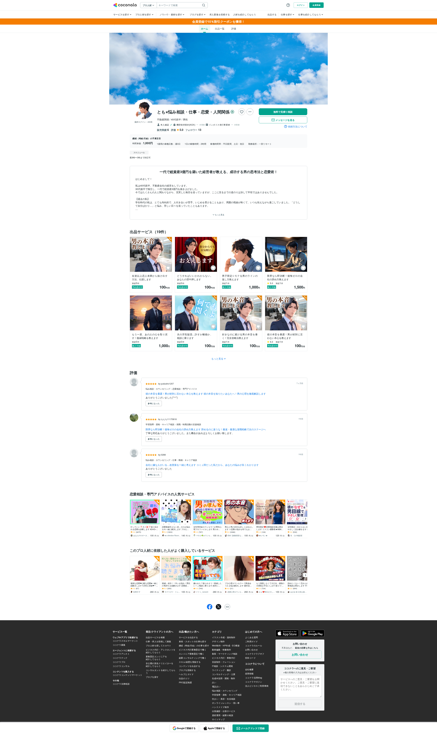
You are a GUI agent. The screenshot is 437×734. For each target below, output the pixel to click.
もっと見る (219, 214)
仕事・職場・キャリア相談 (184, 459)
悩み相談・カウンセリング (158, 388)
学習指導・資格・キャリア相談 (160, 424)
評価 (233, 28)
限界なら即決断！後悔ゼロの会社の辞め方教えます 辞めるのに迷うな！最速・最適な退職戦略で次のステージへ (206, 429)
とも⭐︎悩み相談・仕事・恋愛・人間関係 (193, 112)
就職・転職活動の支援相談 (189, 424)
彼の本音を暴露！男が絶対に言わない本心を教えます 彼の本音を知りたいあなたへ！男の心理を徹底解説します (206, 393)
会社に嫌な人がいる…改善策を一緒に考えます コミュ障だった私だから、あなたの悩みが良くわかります (202, 465)
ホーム (204, 28)
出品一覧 (219, 28)
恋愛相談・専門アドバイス (184, 388)
